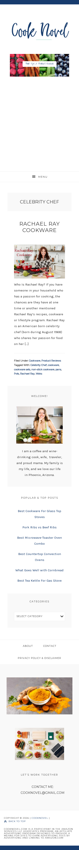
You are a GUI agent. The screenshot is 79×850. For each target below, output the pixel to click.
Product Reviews (51, 360)
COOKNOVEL (40, 818)
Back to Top (17, 821)
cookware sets (22, 369)
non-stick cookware (42, 369)
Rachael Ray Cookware (39, 227)
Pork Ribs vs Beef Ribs (39, 527)
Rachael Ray (27, 373)
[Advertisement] (39, 123)
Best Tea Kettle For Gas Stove (39, 581)
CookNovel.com (39, 30)
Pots (16, 373)
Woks (39, 373)
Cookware (34, 360)
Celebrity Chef (39, 365)
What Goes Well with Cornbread (39, 570)
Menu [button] (43, 176)
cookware (53, 365)
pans (58, 369)
